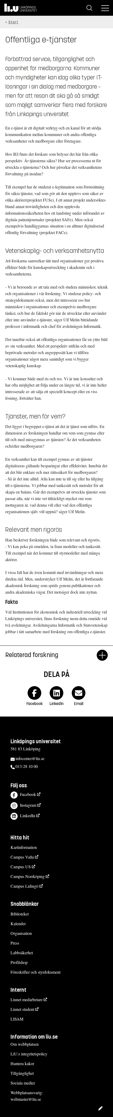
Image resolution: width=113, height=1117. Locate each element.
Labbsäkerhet (22, 952)
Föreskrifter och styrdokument (35, 972)
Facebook (28, 794)
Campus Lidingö (24, 886)
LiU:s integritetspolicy (29, 1053)
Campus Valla (22, 857)
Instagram (28, 805)
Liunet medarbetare (27, 999)
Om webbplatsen (25, 1044)
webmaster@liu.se (26, 1099)
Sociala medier (23, 1083)
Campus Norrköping (28, 876)
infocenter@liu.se (30, 758)
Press (15, 943)
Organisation (21, 933)
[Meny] (105, 8)
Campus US (21, 866)
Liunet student (22, 1009)
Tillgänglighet (22, 1073)
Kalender (18, 923)
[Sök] (89, 8)
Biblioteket (20, 914)
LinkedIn (27, 815)
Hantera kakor (22, 1063)
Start (13, 22)
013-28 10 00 (27, 766)
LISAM (17, 1019)
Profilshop (19, 962)
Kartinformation (24, 847)
